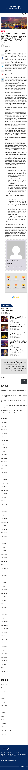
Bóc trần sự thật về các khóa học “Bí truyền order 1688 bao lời (13, 391)
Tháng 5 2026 (4, 426)
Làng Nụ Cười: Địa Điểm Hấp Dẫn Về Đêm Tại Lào (18, 333)
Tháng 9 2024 (4, 493)
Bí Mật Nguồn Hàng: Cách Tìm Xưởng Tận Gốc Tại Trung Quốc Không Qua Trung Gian (12, 411)
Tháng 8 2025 (4, 454)
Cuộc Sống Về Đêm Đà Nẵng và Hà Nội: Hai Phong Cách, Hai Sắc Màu (18, 342)
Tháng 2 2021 (4, 614)
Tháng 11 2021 (4, 600)
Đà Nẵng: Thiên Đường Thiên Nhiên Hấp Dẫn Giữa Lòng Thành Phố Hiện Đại (18, 351)
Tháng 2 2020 (4, 657)
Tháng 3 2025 (4, 472)
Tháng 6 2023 (4, 543)
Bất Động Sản (4, 684)
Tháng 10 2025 (4, 447)
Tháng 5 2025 (4, 465)
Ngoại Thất (3, 709)
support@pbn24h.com (10, 760)
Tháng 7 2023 (4, 540)
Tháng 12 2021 (4, 596)
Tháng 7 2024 (4, 497)
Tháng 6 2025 (4, 461)
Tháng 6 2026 (4, 422)
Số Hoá (2, 716)
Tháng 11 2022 (4, 568)
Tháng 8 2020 (4, 635)
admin (6, 45)
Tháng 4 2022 (4, 582)
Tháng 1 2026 (4, 437)
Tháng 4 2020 (4, 650)
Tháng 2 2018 (4, 667)
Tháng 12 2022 (4, 564)
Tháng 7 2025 (4, 458)
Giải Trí (3, 698)
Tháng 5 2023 (4, 547)
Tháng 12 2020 (4, 621)
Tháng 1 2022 (4, 593)
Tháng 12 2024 (4, 483)
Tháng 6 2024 (4, 500)
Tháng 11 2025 (4, 444)
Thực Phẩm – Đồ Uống (6, 730)
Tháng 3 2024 (4, 511)
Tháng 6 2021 (4, 607)
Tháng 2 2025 (4, 476)
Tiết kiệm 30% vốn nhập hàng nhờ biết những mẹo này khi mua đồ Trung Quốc (14, 396)
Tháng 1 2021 (4, 618)
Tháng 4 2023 (4, 550)
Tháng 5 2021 (4, 611)
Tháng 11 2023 (4, 525)
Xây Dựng (3, 734)
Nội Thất (3, 712)
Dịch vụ (3, 691)
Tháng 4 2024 (4, 508)
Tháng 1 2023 (4, 561)
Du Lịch (3, 695)
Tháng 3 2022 (4, 586)
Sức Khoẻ (3, 719)
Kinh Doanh (4, 705)
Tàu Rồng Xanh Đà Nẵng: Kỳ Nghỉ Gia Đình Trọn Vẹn (18, 325)
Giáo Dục (3, 702)
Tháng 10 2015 (4, 675)
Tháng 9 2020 (4, 632)
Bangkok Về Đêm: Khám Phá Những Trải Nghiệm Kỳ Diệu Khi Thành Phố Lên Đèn (18, 317)
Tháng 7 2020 (4, 639)
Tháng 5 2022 (4, 579)
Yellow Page (14, 6)
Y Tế (2, 741)
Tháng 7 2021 (4, 603)
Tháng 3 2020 (4, 653)
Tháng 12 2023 (4, 522)
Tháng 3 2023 (4, 554)
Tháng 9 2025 (4, 451)
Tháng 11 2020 (4, 625)
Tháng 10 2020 (4, 628)
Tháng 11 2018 (4, 664)
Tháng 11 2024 (4, 486)
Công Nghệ (3, 687)
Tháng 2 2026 (4, 433)
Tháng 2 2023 (4, 557)
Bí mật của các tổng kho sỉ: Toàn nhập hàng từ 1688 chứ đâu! (14, 401)
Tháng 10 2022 (4, 572)
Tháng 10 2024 (4, 490)
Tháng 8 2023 (4, 536)
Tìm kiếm (3, 378)
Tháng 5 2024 (4, 504)
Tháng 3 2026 (4, 429)
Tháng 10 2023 (4, 529)
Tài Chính (3, 723)
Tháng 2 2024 (4, 515)
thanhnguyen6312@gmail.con (17, 267)
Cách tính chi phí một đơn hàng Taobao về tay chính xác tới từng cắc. (14, 406)
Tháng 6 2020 (4, 643)
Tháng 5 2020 (4, 646)
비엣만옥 (19, 53)
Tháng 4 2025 (4, 468)
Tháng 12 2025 (4, 440)
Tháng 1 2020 (4, 660)
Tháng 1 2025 (4, 479)
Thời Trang (3, 726)
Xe (1, 737)
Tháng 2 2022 (4, 589)
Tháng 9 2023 (4, 532)
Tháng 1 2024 (4, 518)
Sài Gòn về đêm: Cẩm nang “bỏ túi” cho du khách (8, 309)
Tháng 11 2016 (4, 671)
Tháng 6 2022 (4, 575)
